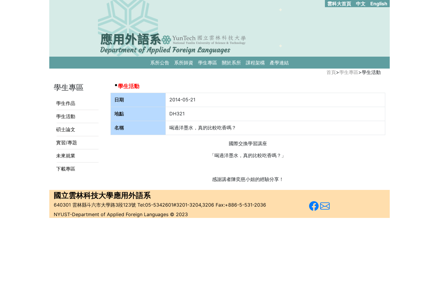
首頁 (331, 72)
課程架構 (255, 63)
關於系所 (231, 63)
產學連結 (279, 63)
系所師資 (183, 63)
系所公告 (159, 63)
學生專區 (207, 63)
